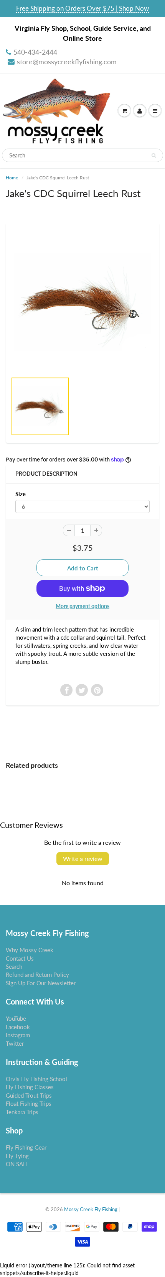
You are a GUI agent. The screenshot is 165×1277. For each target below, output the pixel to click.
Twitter (15, 1043)
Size (20, 493)
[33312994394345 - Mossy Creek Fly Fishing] (82, 301)
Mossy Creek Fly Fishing (90, 1209)
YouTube (16, 1018)
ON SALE (18, 1163)
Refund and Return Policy (37, 974)
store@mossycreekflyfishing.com (67, 61)
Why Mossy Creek (29, 949)
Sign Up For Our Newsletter (41, 982)
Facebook (18, 1026)
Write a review (82, 858)
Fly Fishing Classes (30, 1086)
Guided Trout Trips (29, 1095)
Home (12, 178)
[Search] (153, 155)
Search (14, 966)
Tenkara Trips (22, 1111)
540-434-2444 (35, 52)
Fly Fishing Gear (26, 1147)
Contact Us (20, 958)
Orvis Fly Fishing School (36, 1078)
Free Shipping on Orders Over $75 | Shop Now (82, 8)
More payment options (82, 606)
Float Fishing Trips (28, 1103)
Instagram (18, 1034)
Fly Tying (17, 1155)
